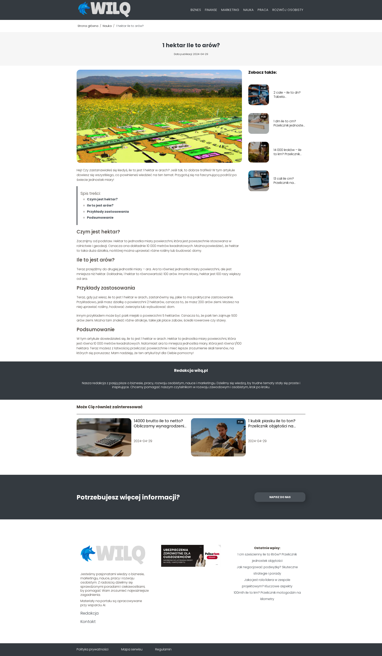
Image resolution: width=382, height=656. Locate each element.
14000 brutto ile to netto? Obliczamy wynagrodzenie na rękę (160, 423)
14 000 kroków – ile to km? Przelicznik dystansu (287, 152)
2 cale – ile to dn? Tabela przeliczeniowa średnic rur (287, 95)
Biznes (196, 10)
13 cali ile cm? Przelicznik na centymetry (284, 181)
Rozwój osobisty (288, 10)
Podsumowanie (100, 217)
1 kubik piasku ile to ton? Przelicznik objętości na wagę (271, 423)
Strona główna (88, 26)
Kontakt (88, 621)
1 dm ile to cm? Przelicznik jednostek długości (289, 123)
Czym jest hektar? (102, 199)
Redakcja (89, 613)
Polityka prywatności (92, 649)
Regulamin (163, 649)
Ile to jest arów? (100, 205)
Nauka (248, 10)
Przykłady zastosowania (108, 211)
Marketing (230, 10)
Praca (263, 10)
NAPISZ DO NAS (280, 497)
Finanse (211, 10)
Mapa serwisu (131, 649)
